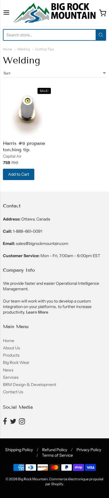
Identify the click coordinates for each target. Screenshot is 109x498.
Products (11, 355)
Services (11, 377)
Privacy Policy (88, 449)
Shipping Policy (19, 449)
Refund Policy (54, 449)
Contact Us (13, 391)
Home (7, 49)
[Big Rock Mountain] (54, 13)
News (8, 370)
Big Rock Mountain (33, 479)
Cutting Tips (44, 49)
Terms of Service (57, 455)
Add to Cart (18, 174)
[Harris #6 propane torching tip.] (28, 111)
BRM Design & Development (29, 384)
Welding (23, 49)
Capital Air (12, 156)
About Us (11, 348)
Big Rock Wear (16, 362)
